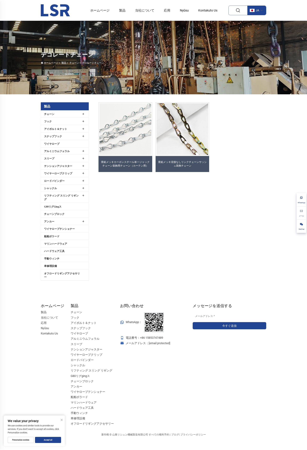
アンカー (49, 221)
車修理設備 (50, 266)
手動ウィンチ (51, 258)
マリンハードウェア (55, 243)
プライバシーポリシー (193, 434)
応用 (167, 10)
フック (48, 121)
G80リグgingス (53, 206)
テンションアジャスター (58, 166)
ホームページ (100, 10)
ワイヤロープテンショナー (59, 228)
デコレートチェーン (93, 62)
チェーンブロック (54, 214)
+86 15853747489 (151, 337)
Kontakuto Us (207, 10)
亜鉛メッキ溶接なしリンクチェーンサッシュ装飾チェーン (182, 163)
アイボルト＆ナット (55, 129)
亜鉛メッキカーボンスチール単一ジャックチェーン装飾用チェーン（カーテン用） (125, 163)
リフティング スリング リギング (61, 197)
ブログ (175, 434)
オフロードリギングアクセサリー (62, 275)
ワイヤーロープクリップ (58, 173)
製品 (122, 10)
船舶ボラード (51, 236)
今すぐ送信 (229, 325)
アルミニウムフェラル (57, 151)
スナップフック (53, 136)
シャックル (50, 188)
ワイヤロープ (51, 143)
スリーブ (49, 158)
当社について (144, 10)
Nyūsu (184, 10)
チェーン (74, 62)
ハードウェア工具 (54, 251)
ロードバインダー (54, 181)
